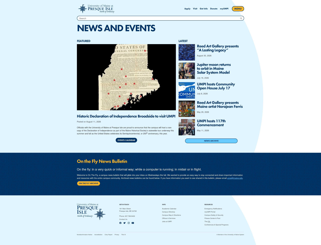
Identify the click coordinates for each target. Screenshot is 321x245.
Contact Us (123, 219)
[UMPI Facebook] (120, 223)
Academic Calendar (169, 208)
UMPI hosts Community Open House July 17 (216, 86)
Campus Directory (168, 212)
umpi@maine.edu (235, 178)
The (207, 221)
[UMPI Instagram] (129, 223)
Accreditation (98, 235)
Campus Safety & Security (213, 215)
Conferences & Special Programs (216, 224)
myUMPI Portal (209, 212)
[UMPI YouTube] (133, 223)
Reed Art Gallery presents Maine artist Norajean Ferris (220, 104)
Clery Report (108, 235)
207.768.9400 (130, 216)
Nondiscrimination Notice (84, 235)
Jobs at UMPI (167, 221)
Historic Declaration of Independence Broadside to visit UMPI (126, 116)
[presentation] (126, 77)
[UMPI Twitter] (124, 223)
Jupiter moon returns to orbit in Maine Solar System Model (214, 68)
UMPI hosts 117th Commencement (211, 123)
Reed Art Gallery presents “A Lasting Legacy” (218, 48)
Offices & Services (168, 218)
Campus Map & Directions (171, 215)
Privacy (117, 235)
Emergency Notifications (213, 208)
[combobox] (160, 18)
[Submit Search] (241, 18)
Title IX (123, 235)
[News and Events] (96, 9)
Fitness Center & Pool (212, 218)
